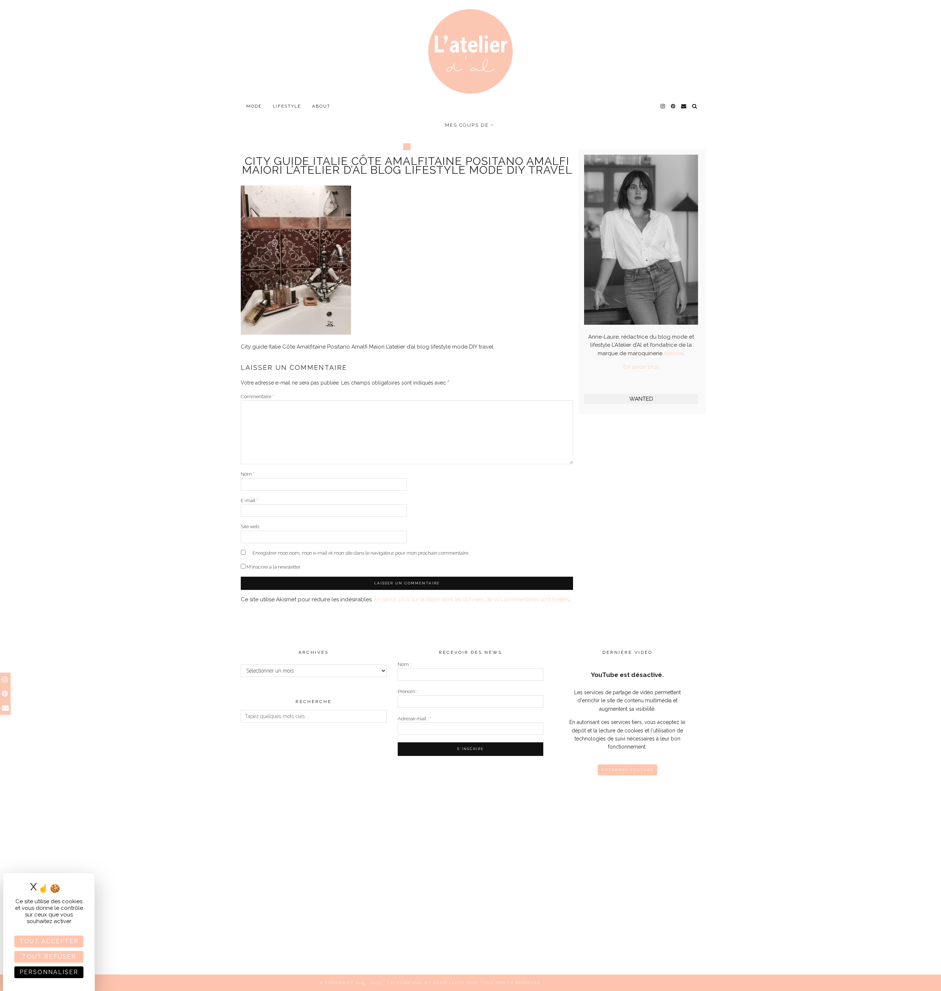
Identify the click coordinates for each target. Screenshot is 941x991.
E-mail (249, 500)
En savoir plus (641, 367)
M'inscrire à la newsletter (273, 567)
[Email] (684, 106)
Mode (254, 106)
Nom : (404, 664)
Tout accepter (49, 941)
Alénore (673, 353)
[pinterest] (673, 106)
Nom (247, 474)
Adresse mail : (414, 718)
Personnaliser (48, 972)
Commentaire (257, 396)
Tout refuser (49, 956)
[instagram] (663, 106)
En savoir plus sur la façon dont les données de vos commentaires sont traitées (472, 599)
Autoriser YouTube (627, 770)
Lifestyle (287, 106)
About (321, 106)
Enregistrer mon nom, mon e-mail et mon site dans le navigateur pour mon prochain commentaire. (361, 553)
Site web (250, 526)
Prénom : (408, 691)
